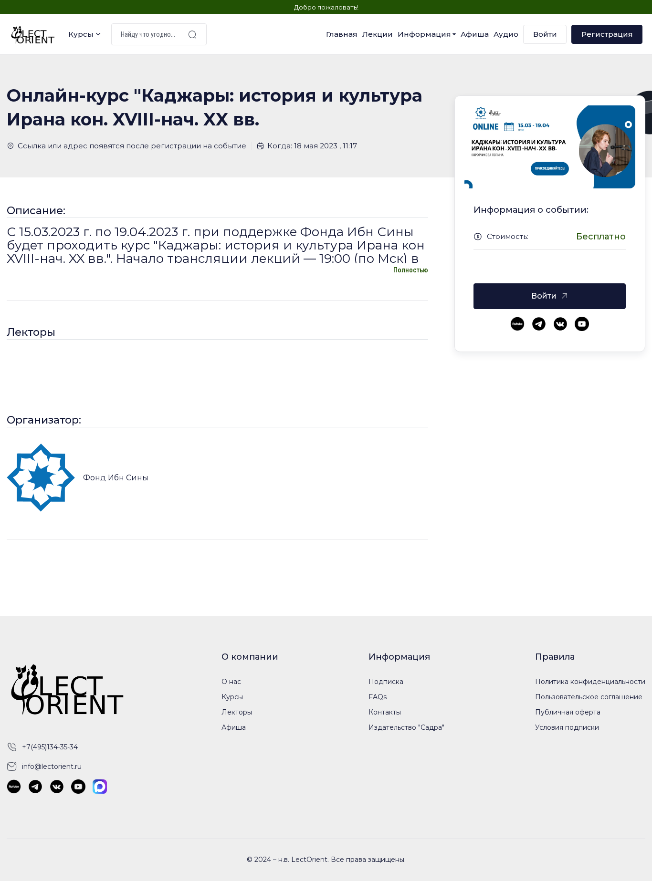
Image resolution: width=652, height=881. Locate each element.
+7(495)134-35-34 (50, 747)
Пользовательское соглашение (588, 697)
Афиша (475, 34)
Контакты (384, 712)
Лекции (377, 34)
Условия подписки (567, 727)
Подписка (385, 681)
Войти (545, 34)
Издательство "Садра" (406, 727)
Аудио (506, 34)
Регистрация (607, 34)
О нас (231, 681)
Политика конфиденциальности (590, 681)
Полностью (410, 270)
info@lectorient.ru (52, 766)
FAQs (377, 697)
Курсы (81, 34)
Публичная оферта (567, 712)
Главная (342, 34)
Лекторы (236, 712)
